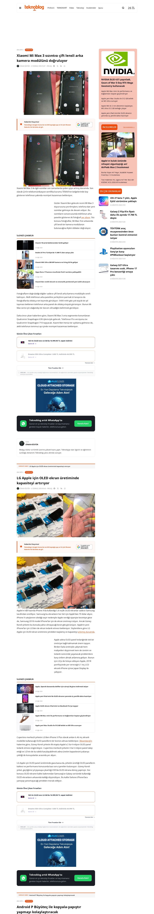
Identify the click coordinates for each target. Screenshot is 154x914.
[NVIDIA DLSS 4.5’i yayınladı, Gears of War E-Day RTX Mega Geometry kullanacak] (118, 63)
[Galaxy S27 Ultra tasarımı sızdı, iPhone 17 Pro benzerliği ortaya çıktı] (103, 268)
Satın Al (31, 344)
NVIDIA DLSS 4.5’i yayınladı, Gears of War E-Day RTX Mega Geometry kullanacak (117, 82)
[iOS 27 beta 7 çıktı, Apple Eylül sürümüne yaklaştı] (103, 201)
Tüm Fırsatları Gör (54, 368)
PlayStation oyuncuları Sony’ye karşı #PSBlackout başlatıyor (122, 251)
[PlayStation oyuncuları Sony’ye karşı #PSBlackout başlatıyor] (103, 251)
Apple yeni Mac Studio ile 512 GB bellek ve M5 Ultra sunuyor (117, 99)
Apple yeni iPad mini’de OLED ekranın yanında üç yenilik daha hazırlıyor (116, 114)
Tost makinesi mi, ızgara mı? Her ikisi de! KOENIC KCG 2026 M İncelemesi (117, 181)
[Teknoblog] (34, 8)
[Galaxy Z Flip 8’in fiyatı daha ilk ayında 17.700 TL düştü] (103, 215)
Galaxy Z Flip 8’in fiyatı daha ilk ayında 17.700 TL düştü (123, 214)
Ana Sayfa (20, 50)
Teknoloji (29, 50)
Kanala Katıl (83, 423)
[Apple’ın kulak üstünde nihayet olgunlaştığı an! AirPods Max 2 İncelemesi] (118, 145)
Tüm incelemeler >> (129, 127)
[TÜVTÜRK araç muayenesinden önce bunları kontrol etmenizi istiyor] (103, 231)
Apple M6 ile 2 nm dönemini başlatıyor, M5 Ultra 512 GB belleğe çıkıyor (117, 107)
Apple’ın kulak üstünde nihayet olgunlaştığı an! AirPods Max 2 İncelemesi (115, 164)
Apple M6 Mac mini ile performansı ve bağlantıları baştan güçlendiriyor (116, 92)
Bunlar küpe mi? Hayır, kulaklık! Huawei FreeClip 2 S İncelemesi (117, 173)
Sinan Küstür (25, 66)
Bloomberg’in (86, 740)
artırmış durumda (86, 631)
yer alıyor (85, 217)
